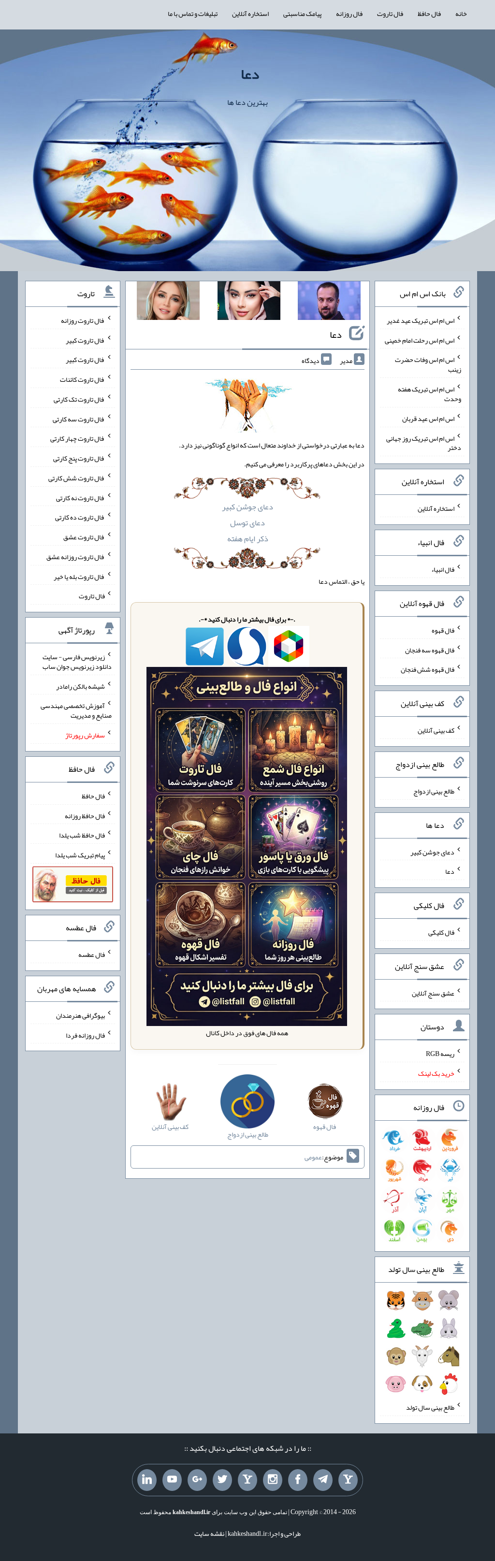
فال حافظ (429, 13)
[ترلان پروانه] (249, 302)
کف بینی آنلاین (436, 730)
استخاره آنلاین (250, 13)
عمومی (313, 1157)
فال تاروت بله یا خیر (79, 576)
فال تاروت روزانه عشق (75, 557)
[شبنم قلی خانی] (168, 302)
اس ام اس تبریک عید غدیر (420, 320)
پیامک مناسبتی (302, 13)
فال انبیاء (442, 569)
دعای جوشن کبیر (247, 507)
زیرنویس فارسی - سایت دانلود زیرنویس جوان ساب (77, 661)
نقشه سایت (209, 1533)
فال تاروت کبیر (85, 340)
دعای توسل (247, 523)
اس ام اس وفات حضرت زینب (428, 364)
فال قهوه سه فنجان (429, 649)
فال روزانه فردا (85, 1034)
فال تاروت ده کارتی (80, 517)
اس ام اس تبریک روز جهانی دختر (423, 442)
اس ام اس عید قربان (428, 418)
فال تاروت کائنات (82, 379)
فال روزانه (349, 13)
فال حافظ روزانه (85, 815)
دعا (250, 73)
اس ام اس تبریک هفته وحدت (429, 393)
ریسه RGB (440, 1053)
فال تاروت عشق (84, 537)
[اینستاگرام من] (272, 1480)
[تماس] (247, 1480)
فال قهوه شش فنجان (427, 669)
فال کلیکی (441, 932)
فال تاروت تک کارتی (79, 399)
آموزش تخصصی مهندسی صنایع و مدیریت (76, 710)
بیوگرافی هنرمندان (80, 1015)
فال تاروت (390, 13)
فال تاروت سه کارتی (79, 418)
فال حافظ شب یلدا (82, 835)
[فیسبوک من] (297, 1480)
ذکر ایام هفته (247, 539)
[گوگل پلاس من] (197, 1480)
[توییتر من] (222, 1480)
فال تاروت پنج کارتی (79, 458)
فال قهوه (443, 630)
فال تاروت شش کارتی (76, 478)
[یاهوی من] (348, 1480)
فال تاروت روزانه (83, 320)
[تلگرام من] (323, 1480)
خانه (461, 13)
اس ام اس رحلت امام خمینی (419, 340)
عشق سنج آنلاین (433, 992)
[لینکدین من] (147, 1480)
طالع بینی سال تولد (430, 1407)
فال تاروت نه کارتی (80, 497)
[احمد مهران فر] (329, 302)
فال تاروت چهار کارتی (77, 438)
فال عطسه (91, 954)
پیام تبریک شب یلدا (80, 855)
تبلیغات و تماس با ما (193, 13)
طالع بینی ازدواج (433, 791)
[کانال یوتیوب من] (172, 1480)
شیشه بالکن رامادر (80, 686)
